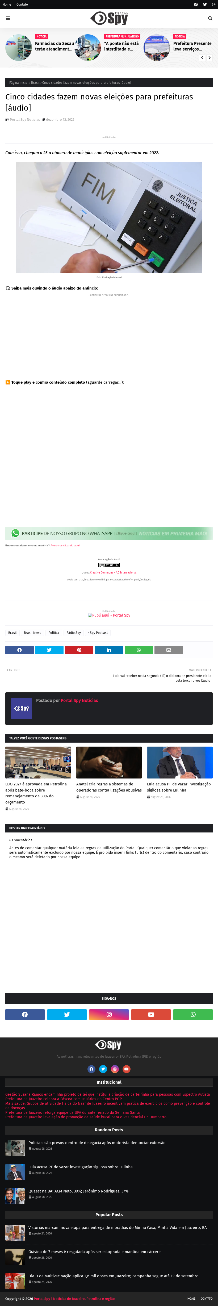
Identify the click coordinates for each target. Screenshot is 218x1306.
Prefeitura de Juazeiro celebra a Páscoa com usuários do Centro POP (63, 1099)
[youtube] (151, 1014)
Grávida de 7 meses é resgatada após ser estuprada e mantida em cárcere (94, 1251)
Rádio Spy (73, 633)
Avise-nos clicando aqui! (65, 545)
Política (53, 633)
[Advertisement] (109, 335)
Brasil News (32, 633)
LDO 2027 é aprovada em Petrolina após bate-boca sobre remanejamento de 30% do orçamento (36, 793)
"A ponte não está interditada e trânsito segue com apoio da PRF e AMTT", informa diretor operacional (123, 46)
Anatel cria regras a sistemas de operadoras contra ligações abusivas (109, 787)
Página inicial (18, 83)
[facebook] (196, 4)
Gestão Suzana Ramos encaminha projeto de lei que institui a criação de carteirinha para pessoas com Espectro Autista (107, 1094)
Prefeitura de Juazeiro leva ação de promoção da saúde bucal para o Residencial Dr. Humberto (85, 1117)
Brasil (35, 83)
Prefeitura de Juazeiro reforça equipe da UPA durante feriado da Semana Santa (72, 1112)
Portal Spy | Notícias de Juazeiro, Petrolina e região (74, 1299)
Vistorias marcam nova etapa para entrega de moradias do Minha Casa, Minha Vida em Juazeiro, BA (117, 1227)
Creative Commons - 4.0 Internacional (113, 572)
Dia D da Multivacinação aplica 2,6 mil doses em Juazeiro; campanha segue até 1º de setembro (113, 1276)
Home (7, 4)
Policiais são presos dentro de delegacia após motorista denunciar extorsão (97, 1142)
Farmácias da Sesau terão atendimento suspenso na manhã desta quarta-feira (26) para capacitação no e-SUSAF (54, 46)
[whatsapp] (193, 1014)
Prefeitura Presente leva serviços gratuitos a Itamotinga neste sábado (192, 46)
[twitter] (205, 4)
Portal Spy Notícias (25, 120)
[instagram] (213, 4)
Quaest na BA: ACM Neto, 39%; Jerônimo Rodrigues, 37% (78, 1191)
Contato (22, 4)
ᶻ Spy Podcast (98, 633)
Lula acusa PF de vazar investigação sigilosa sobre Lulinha (179, 787)
